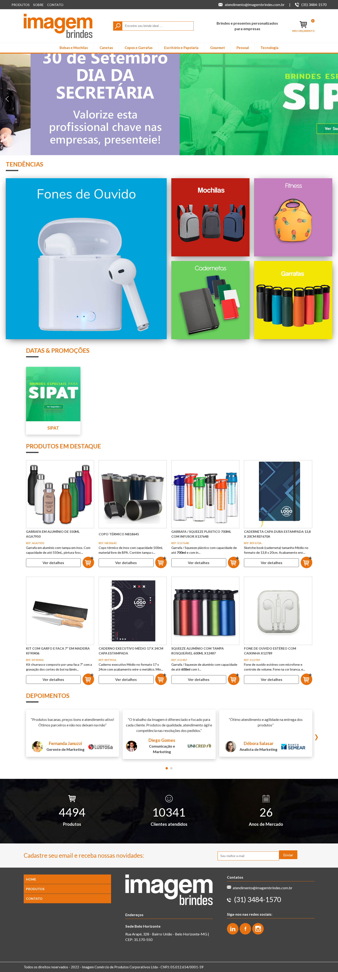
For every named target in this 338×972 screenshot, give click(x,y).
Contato (55, 5)
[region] (169, 99)
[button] (169, 99)
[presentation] (316, 735)
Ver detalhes (53, 562)
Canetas (106, 48)
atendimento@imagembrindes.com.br (262, 888)
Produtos (20, 5)
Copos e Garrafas (138, 48)
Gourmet (217, 48)
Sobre (38, 5)
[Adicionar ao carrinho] (88, 563)
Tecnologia (269, 48)
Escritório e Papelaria (181, 48)
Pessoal (243, 48)
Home (31, 879)
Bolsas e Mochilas (74, 48)
